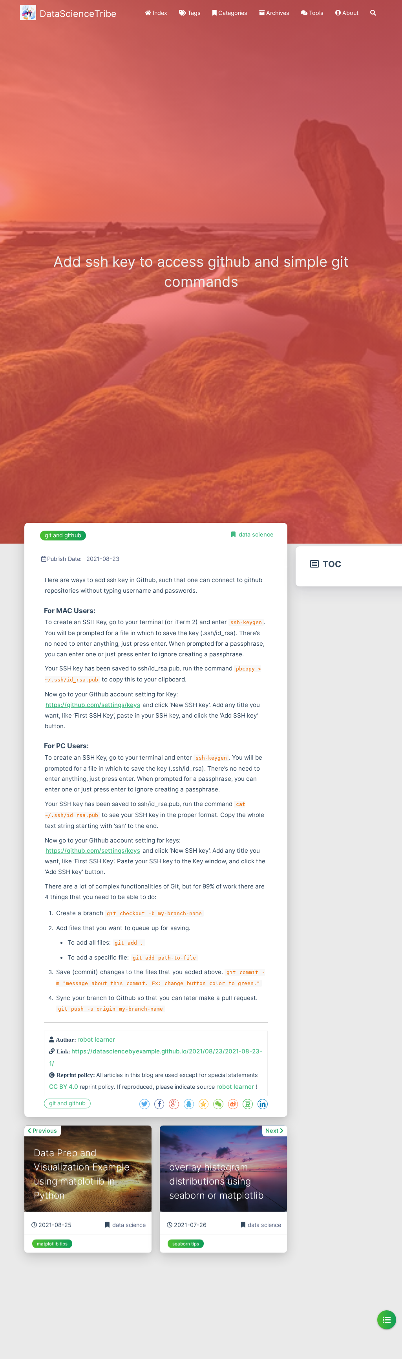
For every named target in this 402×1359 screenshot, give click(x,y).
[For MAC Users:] (43, 610)
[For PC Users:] (43, 746)
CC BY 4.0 (63, 1086)
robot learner (96, 1039)
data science (256, 534)
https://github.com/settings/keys (93, 705)
